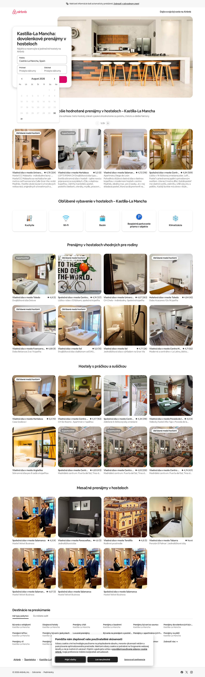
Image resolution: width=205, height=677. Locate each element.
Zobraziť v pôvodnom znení (126, 3)
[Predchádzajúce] (97, 123)
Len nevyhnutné (102, 659)
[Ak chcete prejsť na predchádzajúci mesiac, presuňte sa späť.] (22, 79)
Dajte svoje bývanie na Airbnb (175, 11)
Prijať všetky (70, 659)
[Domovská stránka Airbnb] (19, 11)
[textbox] (29, 70)
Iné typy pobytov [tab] (20, 616)
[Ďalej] (108, 123)
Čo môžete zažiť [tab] (40, 616)
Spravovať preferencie (134, 659)
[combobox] (42, 61)
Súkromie (36, 672)
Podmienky (49, 672)
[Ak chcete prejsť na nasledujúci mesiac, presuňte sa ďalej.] (54, 79)
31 (22, 119)
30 (54, 113)
